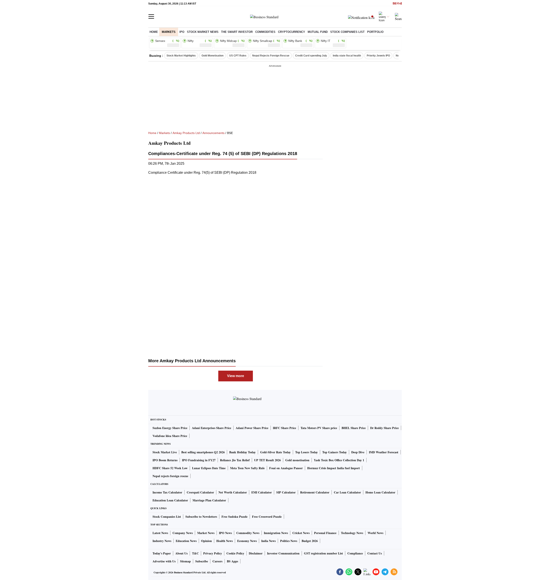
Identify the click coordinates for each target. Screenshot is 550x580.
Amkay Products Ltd (186, 133)
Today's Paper (162, 553)
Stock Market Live (165, 452)
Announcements (213, 133)
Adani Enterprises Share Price (211, 428)
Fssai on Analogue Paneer (286, 468)
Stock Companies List (167, 516)
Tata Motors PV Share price (319, 428)
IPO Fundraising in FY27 (198, 460)
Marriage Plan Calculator (209, 500)
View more (235, 376)
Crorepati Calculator (200, 492)
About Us (181, 553)
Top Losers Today (306, 452)
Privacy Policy (212, 553)
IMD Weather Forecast (383, 452)
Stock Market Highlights (181, 55)
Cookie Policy (235, 553)
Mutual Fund (318, 31)
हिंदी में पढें (397, 4)
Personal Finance (325, 533)
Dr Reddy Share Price (384, 428)
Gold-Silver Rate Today (275, 452)
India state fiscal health (347, 55)
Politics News (288, 541)
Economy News (247, 541)
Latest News (160, 533)
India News (268, 541)
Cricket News (301, 533)
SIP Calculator (286, 492)
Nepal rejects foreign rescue (170, 476)
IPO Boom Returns (165, 460)
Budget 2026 (310, 541)
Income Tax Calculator (167, 492)
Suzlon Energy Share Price (170, 428)
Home (154, 31)
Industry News (162, 541)
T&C (195, 553)
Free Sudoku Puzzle (235, 516)
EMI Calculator (261, 492)
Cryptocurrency (291, 31)
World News (375, 533)
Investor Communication (283, 553)
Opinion (206, 541)
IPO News (225, 533)
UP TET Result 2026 (267, 460)
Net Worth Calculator (232, 492)
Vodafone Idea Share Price (170, 436)
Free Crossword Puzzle (267, 516)
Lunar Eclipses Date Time (209, 468)
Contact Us (374, 553)
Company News (183, 533)
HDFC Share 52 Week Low (170, 468)
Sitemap (185, 561)
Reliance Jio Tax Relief (235, 460)
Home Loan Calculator (380, 492)
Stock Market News (202, 31)
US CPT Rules (237, 55)
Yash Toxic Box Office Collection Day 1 (339, 460)
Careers (217, 561)
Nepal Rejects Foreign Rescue (270, 55)
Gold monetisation (297, 460)
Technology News (352, 533)
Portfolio (375, 31)
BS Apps (232, 561)
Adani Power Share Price (252, 428)
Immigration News (276, 533)
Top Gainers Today (334, 452)
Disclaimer (256, 553)
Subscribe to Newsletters (201, 516)
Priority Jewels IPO (378, 55)
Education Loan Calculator (170, 500)
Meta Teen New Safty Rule (247, 468)
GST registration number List (323, 553)
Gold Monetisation (212, 55)
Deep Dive (357, 452)
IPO (181, 31)
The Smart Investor (237, 31)
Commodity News (247, 533)
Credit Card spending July (311, 55)
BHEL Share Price (354, 428)
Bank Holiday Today (242, 452)
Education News (186, 541)
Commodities (265, 31)
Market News (205, 533)
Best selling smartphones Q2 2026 (203, 452)
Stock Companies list (347, 31)
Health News (224, 541)
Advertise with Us (164, 561)
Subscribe (201, 561)
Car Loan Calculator (347, 492)
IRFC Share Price (284, 428)
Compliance (355, 553)
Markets (169, 31)
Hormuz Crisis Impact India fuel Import (333, 468)
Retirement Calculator (314, 492)
